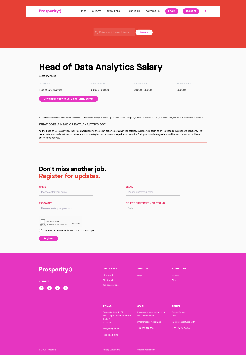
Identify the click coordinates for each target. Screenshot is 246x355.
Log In (171, 11)
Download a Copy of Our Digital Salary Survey (68, 98)
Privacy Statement (111, 349)
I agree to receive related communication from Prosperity (70, 230)
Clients (96, 11)
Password (45, 203)
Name (42, 186)
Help (139, 275)
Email (129, 186)
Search (144, 32)
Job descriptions (110, 285)
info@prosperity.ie (111, 328)
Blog (174, 280)
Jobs (83, 11)
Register (191, 11)
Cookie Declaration (146, 349)
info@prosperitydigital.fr (183, 322)
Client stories (109, 280)
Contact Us (153, 11)
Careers (175, 275)
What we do (108, 275)
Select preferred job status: (145, 203)
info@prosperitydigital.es (149, 322)
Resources (113, 11)
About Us (134, 11)
